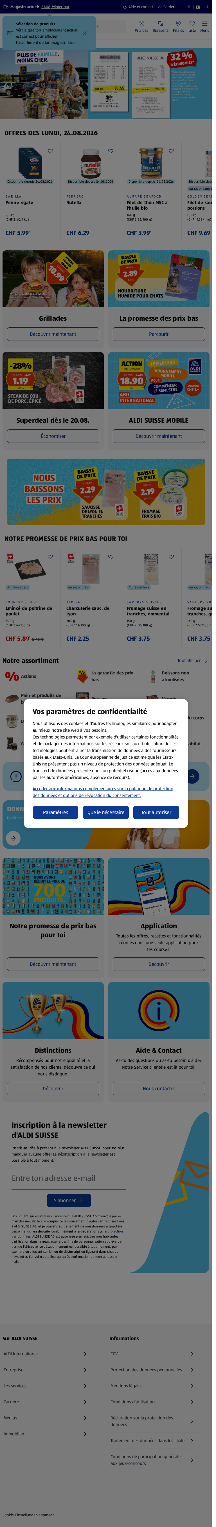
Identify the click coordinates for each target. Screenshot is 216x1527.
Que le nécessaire (106, 812)
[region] (106, 763)
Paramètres (55, 812)
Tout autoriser (156, 812)
